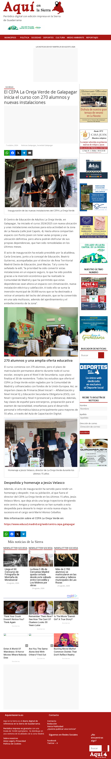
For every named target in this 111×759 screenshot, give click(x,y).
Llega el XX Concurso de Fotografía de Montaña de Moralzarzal (12, 574)
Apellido (83, 414)
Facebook (51, 740)
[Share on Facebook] (12, 153)
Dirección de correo (88, 423)
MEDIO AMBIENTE (75, 37)
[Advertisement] (55, 65)
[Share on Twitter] (18, 153)
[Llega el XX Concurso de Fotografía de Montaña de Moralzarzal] (15, 554)
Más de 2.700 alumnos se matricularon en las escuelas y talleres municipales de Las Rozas (66, 576)
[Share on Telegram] (24, 153)
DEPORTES (48, 37)
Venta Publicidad (55, 726)
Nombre (83, 405)
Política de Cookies (12, 743)
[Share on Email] (29, 153)
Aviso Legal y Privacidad (14, 741)
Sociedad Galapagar (45, 145)
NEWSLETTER (10, 548)
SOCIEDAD (36, 37)
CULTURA (60, 37)
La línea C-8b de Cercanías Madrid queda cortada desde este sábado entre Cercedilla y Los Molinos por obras (40, 577)
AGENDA (8, 42)
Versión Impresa (23, 42)
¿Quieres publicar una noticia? (61, 729)
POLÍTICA (24, 37)
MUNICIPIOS (10, 37)
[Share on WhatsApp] (7, 153)
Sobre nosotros (10, 738)
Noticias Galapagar (28, 145)
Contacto (51, 721)
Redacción (52, 723)
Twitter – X (52, 743)
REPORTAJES (92, 37)
